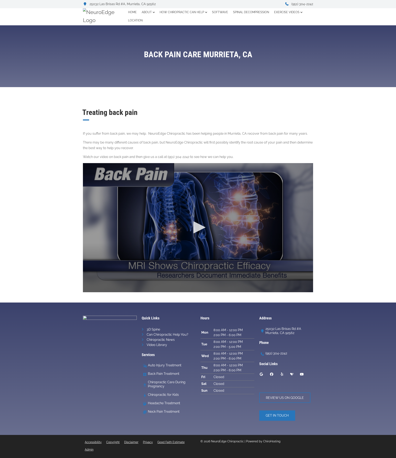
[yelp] (285, 375)
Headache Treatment (164, 403)
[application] (198, 227)
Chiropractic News (161, 340)
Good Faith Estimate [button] (171, 442)
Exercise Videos (286, 12)
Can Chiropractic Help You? (167, 334)
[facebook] (275, 375)
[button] (198, 227)
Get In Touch (277, 415)
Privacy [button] (148, 442)
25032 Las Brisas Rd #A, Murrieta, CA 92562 (122, 4)
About (147, 12)
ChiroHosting (271, 441)
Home (132, 12)
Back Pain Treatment (163, 374)
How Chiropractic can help (182, 12)
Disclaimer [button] (131, 442)
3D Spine (153, 329)
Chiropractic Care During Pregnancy (166, 384)
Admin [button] (89, 449)
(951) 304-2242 (302, 4)
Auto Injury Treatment (164, 365)
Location (135, 20)
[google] (264, 375)
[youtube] (305, 375)
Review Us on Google (285, 398)
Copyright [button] (113, 442)
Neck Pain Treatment (163, 412)
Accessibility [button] (93, 442)
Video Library (157, 345)
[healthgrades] (295, 375)
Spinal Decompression (251, 12)
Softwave (220, 12)
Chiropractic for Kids (163, 395)
